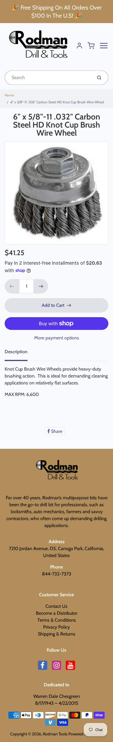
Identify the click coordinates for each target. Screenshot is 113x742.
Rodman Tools (55, 734)
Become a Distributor (56, 613)
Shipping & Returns (56, 634)
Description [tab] (16, 351)
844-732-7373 (56, 574)
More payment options (56, 338)
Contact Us (56, 606)
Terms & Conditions (56, 620)
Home (9, 95)
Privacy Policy (56, 627)
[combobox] (48, 77)
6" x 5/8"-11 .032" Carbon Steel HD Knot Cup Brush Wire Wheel (57, 102)
